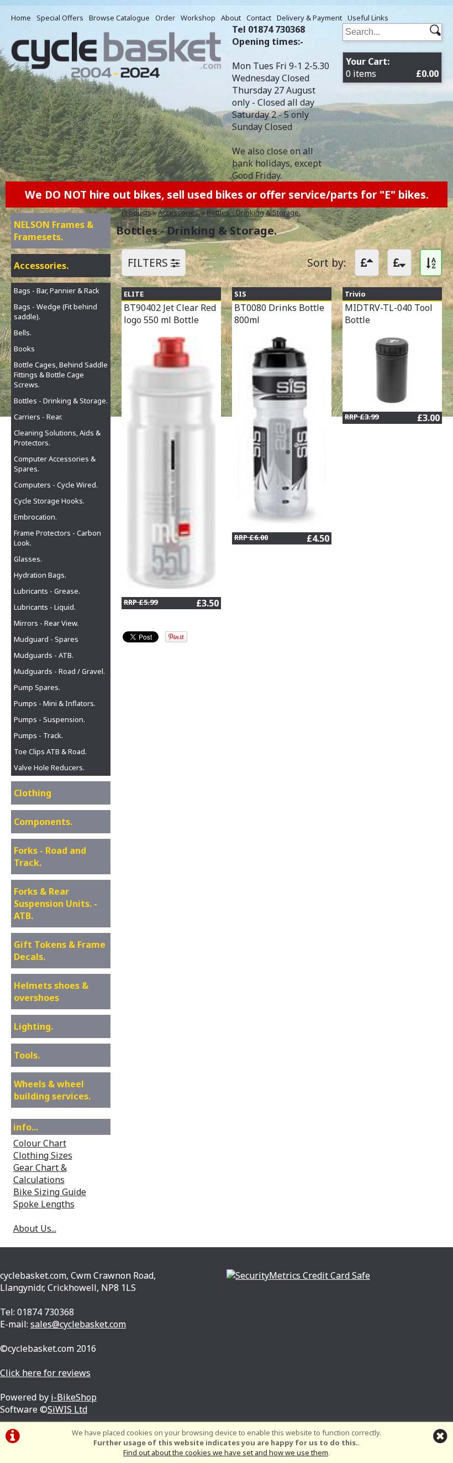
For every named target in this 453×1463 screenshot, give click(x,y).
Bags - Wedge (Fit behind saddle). (55, 311)
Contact (258, 18)
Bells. (22, 333)
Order (165, 18)
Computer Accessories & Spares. (55, 464)
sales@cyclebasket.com (78, 1324)
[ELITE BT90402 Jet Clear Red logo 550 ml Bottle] (171, 585)
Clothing (32, 793)
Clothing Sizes (42, 1155)
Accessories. (179, 212)
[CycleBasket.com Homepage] (116, 75)
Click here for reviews (45, 1373)
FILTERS (149, 262)
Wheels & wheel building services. (52, 1090)
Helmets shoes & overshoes (51, 991)
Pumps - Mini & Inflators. (55, 703)
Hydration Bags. (40, 575)
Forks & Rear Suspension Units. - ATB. (55, 903)
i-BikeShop (74, 1397)
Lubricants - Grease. (47, 591)
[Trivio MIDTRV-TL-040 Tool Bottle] (392, 400)
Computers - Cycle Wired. (56, 485)
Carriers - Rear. (38, 417)
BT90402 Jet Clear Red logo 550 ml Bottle (170, 314)
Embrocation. (35, 517)
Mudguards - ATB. (43, 655)
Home (21, 18)
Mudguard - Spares (46, 639)
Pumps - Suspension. (49, 719)
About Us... (34, 1228)
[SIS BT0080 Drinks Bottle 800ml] (282, 521)
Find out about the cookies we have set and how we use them (225, 1452)
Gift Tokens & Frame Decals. (60, 950)
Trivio (355, 294)
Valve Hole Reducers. (49, 767)
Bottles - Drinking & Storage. (254, 212)
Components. (43, 822)
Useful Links (367, 18)
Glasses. (28, 559)
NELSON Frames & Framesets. (53, 231)
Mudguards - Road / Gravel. (59, 671)
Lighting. (33, 1026)
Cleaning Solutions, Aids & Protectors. (57, 438)
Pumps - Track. (38, 735)
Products (136, 212)
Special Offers (59, 18)
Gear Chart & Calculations (40, 1173)
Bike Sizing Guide (49, 1192)
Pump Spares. (37, 687)
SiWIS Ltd (67, 1409)
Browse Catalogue (119, 18)
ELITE (134, 294)
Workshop (198, 18)
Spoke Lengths (44, 1204)
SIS (240, 294)
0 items (392, 67)
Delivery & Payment (309, 18)
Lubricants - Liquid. (45, 607)
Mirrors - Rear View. (46, 623)
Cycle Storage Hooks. (49, 501)
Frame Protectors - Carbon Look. (57, 538)
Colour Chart (39, 1143)
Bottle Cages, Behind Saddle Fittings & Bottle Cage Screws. (61, 375)
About (231, 18)
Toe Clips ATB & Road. (50, 751)
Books (24, 349)
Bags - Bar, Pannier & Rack (56, 290)
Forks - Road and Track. (50, 856)
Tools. (27, 1055)
